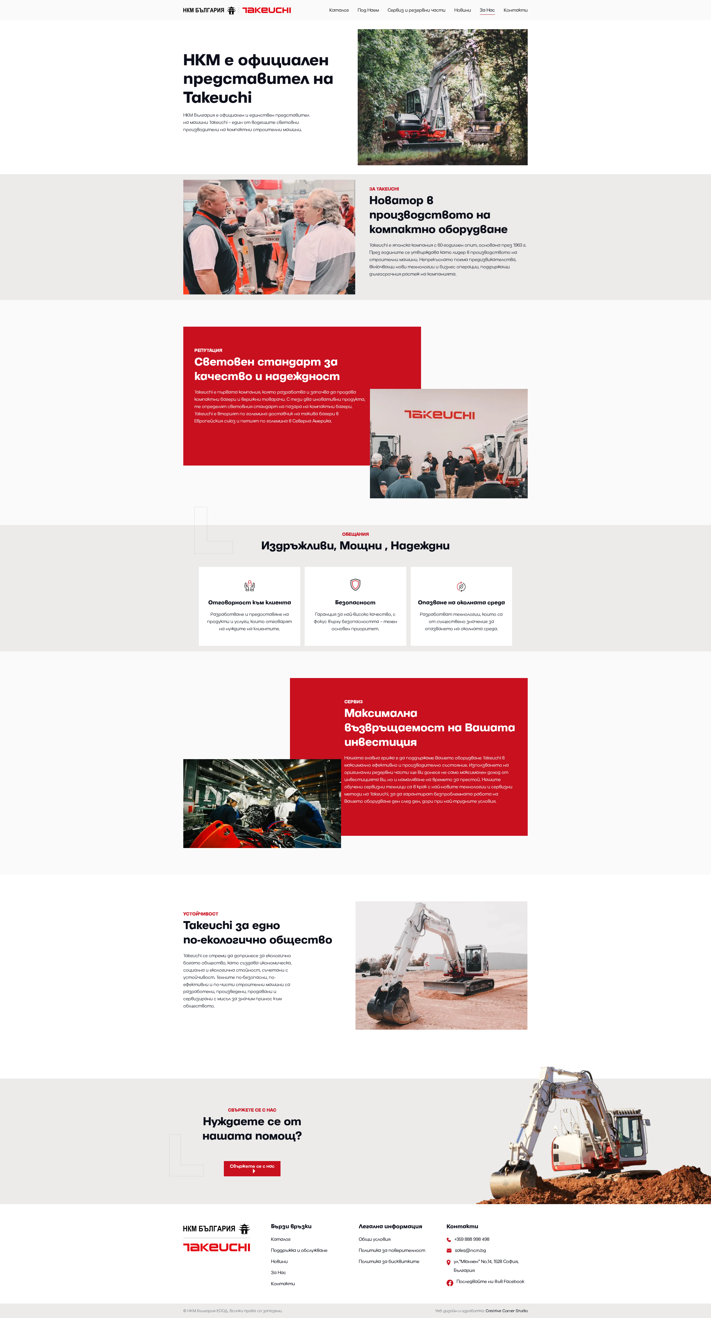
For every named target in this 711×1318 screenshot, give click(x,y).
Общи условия (374, 1239)
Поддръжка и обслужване (299, 1250)
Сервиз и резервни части (416, 9)
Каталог (339, 9)
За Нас (487, 9)
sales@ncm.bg (470, 1250)
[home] (238, 10)
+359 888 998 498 (471, 1239)
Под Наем (368, 9)
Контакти (516, 9)
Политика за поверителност (392, 1250)
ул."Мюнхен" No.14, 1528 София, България (486, 1266)
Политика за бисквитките (389, 1261)
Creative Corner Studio (507, 1311)
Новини (462, 9)
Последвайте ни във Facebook (490, 1281)
